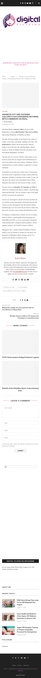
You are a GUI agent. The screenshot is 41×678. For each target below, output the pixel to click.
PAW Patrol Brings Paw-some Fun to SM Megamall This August (28, 602)
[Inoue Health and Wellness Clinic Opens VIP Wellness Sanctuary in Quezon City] (8, 617)
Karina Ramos (8, 122)
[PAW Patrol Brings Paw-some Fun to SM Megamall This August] (8, 603)
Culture (12, 76)
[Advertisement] (20, 45)
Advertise (26, 665)
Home (4, 76)
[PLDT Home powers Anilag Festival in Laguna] (20, 342)
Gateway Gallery (9, 287)
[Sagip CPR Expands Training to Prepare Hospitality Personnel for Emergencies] (8, 630)
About (14, 665)
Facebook (5, 646)
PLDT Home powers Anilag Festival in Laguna (20, 357)
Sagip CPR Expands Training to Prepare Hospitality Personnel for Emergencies (27, 630)
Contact (19, 665)
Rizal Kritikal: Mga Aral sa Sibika (14, 291)
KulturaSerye (22, 287)
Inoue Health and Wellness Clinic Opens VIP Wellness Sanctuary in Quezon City (26, 616)
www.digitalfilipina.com (20, 272)
